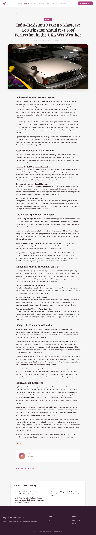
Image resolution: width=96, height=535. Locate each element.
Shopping (55, 3)
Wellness (63, 3)
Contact (74, 523)
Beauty (26, 3)
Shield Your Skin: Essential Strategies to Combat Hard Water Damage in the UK (28, 493)
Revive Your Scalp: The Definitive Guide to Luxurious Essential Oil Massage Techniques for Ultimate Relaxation (29, 500)
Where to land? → (85, 3)
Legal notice (76, 520)
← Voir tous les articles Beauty (26, 468)
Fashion (33, 3)
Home (20, 3)
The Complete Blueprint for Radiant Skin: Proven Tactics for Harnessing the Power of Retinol (65, 494)
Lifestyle (41, 3)
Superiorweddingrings (13, 517)
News (48, 3)
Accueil (15, 14)
